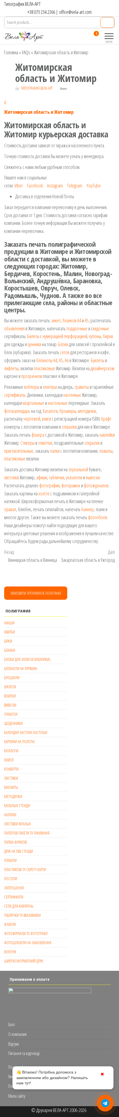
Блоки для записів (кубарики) (27, 659)
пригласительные (18, 450)
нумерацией (53, 336)
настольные (58, 403)
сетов (64, 352)
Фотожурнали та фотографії (26, 933)
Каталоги (50, 411)
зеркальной (78, 469)
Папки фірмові (15, 842)
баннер (87, 509)
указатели (74, 477)
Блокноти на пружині (20, 668)
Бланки (9, 650)
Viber (18, 185)
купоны (95, 336)
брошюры (68, 411)
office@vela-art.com (75, 12)
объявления (14, 328)
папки (55, 450)
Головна (11, 52)
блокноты (44, 360)
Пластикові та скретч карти (25, 869)
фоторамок (70, 485)
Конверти (11, 769)
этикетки (45, 442)
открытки (69, 426)
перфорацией (75, 336)
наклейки (107, 434)
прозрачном (31, 376)
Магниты (11, 787)
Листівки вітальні (17, 824)
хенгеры (50, 387)
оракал (10, 509)
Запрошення (14, 887)
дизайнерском (102, 368)
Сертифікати (13, 897)
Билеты (33, 336)
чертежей (32, 418)
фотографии (49, 485)
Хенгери (10, 951)
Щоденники (13, 723)
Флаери (10, 924)
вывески (93, 477)
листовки (11, 477)
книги (46, 418)
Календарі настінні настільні (25, 732)
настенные (72, 395)
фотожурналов (96, 485)
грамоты (82, 387)
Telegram (74, 185)
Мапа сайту (16, 1096)
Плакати (10, 860)
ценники (34, 344)
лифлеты (11, 368)
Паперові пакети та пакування (27, 833)
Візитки (10, 696)
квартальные (33, 403)
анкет (56, 320)
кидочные (101, 328)
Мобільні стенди (17, 805)
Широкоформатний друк (23, 961)
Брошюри (11, 677)
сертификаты (14, 395)
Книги (9, 760)
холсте (44, 493)
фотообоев (97, 517)
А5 (87, 320)
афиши (41, 477)
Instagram (55, 185)
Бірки (8, 641)
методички (87, 411)
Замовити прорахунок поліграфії (35, 593)
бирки (108, 336)
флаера (38, 434)
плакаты (106, 450)
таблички (56, 477)
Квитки (9, 632)
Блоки (63, 344)
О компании (17, 1034)
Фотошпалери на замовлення (27, 942)
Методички (13, 796)
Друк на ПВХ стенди (18, 851)
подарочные (76, 328)
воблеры (31, 387)
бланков (69, 320)
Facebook (35, 185)
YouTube (93, 185)
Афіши (9, 623)
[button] (59, 107)
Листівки (11, 778)
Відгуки (13, 1044)
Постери (10, 878)
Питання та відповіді (24, 1053)
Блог (11, 1024)
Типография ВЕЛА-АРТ (37, 88)
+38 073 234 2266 (41, 12)
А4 (79, 320)
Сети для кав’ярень (18, 906)
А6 (67, 360)
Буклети (10, 686)
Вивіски (10, 705)
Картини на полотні (19, 741)
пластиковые (44, 368)
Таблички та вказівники (22, 915)
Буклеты (97, 360)
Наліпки (10, 814)
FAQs (26, 52)
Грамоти (10, 714)
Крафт (106, 418)
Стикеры (27, 442)
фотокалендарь (17, 411)
